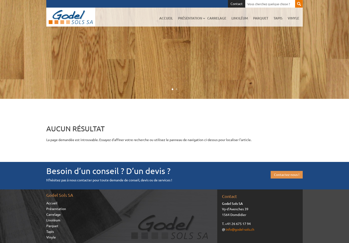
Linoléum (239, 18)
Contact (237, 4)
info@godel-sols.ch (240, 229)
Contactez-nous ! (286, 174)
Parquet (260, 18)
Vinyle (293, 18)
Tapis (278, 18)
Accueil (166, 18)
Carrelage (216, 18)
